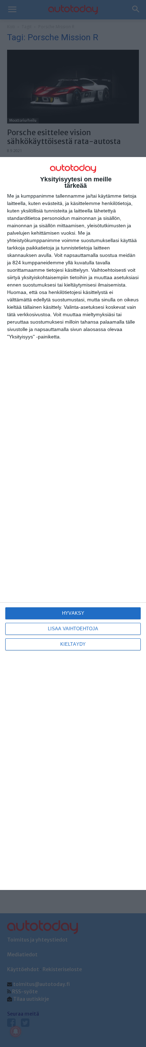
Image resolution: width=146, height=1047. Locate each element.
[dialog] (73, 523)
